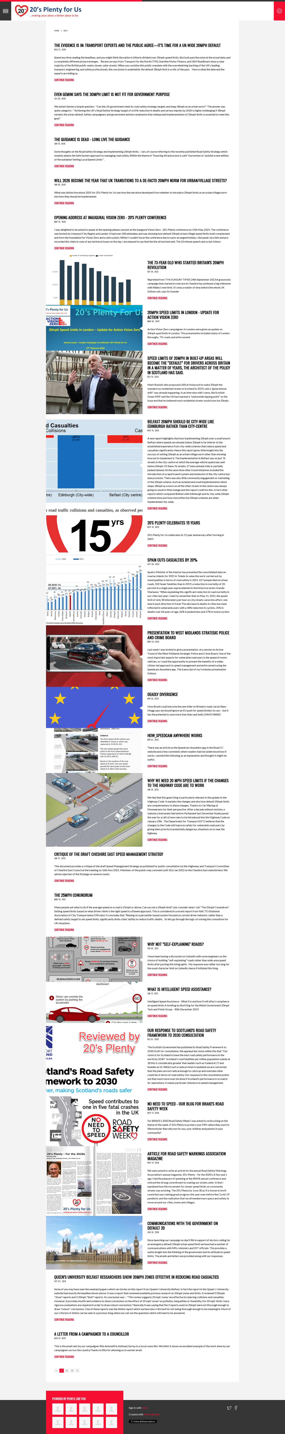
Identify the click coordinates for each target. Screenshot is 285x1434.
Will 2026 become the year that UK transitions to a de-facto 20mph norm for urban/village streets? (140, 180)
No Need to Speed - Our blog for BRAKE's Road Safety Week (185, 1106)
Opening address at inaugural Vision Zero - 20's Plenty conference (110, 217)
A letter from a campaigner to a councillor (91, 1334)
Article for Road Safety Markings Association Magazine (186, 1156)
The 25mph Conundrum (73, 895)
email (145, 1407)
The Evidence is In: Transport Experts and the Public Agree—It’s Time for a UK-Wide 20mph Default (137, 45)
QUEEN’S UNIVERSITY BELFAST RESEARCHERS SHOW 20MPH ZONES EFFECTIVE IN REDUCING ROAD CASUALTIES (136, 1277)
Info (65, 30)
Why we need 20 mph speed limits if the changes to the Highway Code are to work (188, 782)
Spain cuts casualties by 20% (172, 560)
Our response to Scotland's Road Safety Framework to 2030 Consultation (181, 1032)
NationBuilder (152, 1414)
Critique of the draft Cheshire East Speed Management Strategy (108, 854)
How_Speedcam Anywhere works (174, 735)
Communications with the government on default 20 (182, 1225)
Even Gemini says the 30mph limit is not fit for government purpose (112, 94)
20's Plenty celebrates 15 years (173, 523)
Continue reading (64, 80)
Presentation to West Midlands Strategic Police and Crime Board (188, 635)
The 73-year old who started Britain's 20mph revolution (185, 264)
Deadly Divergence (162, 694)
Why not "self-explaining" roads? (175, 944)
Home (56, 30)
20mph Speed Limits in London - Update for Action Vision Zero (183, 314)
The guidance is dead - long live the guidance (92, 139)
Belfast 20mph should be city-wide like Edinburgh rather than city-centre (180, 423)
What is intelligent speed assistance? (179, 989)
